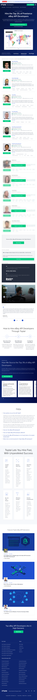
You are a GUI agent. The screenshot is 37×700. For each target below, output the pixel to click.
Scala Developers (22, 679)
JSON (28, 155)
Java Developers (4, 685)
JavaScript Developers (22, 661)
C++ (20, 155)
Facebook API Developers (15, 7)
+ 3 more (30, 73)
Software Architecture (15, 155)
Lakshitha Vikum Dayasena (16, 143)
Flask (30, 71)
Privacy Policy (20, 695)
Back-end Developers (26, 138)
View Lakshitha (7, 153)
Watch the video (8, 296)
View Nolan (7, 70)
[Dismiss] (34, 1)
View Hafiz (6, 136)
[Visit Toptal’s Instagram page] (34, 691)
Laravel (17, 105)
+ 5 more (31, 138)
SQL (13, 106)
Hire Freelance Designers (6, 646)
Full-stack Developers (5, 661)
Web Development (24, 106)
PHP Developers (21, 668)
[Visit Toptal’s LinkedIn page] (26, 691)
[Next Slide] (22, 320)
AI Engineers (4, 670)
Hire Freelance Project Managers (7, 651)
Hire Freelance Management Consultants (8, 649)
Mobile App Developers (5, 668)
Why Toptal (21, 644)
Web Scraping (14, 73)
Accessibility (29, 695)
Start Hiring (18, 242)
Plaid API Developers (9, 7)
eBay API (13, 71)
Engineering (6, 553)
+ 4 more (29, 106)
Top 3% (16, 13)
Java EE (29, 88)
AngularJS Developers (5, 674)
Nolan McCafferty (15, 61)
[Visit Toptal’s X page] (29, 691)
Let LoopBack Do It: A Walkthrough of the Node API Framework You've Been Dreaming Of (17, 556)
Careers (20, 649)
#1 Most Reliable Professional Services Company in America (24, 1)
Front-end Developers (5, 663)
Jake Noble (14, 94)
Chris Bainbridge (15, 111)
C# (22, 73)
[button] (34, 7)
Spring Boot (17, 88)
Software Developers (5, 664)
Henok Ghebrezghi (15, 78)
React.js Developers (22, 674)
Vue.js (17, 137)
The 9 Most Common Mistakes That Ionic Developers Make (16, 611)
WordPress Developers (22, 683)
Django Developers (5, 676)
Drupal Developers (5, 677)
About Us (20, 651)
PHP (20, 105)
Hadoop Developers (5, 681)
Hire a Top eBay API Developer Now (18, 24)
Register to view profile (18, 165)
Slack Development (14, 138)
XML (25, 155)
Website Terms (24, 695)
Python (17, 71)
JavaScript (31, 105)
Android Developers (5, 672)
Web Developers (4, 666)
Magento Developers (22, 664)
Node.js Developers (22, 666)
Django (21, 71)
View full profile (6, 64)
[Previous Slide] (14, 320)
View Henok (7, 87)
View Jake (6, 104)
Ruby (28, 137)
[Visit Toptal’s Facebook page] (32, 691)
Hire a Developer (30, 4)
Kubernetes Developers (23, 663)
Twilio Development (17, 106)
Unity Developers (22, 681)
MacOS (28, 105)
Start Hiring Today (7, 376)
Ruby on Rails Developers (23, 676)
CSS (32, 88)
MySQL (21, 137)
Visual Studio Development (19, 154)
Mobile (10, 610)
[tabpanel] (18, 312)
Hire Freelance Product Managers (7, 653)
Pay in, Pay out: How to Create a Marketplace (13, 584)
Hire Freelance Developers (6, 644)
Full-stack (20, 138)
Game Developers (5, 679)
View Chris (6, 121)
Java (24, 71)
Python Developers (22, 672)
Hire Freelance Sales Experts (6, 655)
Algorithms (22, 88)
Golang (27, 71)
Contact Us (21, 646)
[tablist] (18, 320)
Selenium (26, 73)
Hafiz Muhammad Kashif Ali (16, 126)
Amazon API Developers (23, 7)
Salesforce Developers (22, 677)
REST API (24, 105)
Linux (25, 154)
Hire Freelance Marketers (6, 648)
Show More (13, 69)
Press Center (21, 648)
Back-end (10, 553)
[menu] (35, 4)
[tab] (18, 320)
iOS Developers (4, 683)
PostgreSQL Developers (23, 670)
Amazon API (19, 73)
